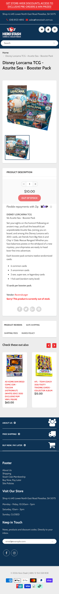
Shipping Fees (11, 333)
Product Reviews (13, 325)
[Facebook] (6, 553)
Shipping (6, 473)
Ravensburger (21, 294)
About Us (7, 470)
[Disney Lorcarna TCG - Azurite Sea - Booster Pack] (29, 108)
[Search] (54, 43)
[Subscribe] (52, 541)
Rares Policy (28, 333)
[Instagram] (14, 553)
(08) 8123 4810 (16, 19)
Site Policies (8, 483)
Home (5, 52)
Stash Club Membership (14, 476)
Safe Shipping (33, 325)
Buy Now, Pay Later (11, 480)
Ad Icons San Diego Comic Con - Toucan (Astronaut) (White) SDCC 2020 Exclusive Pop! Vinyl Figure (14, 390)
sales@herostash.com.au (41, 19)
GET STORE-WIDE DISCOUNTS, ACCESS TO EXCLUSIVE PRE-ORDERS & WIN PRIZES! (29, 5)
